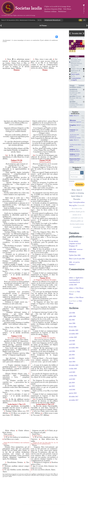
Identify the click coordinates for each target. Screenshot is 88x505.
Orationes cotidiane (50, 11)
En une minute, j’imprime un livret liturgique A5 (75, 243)
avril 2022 (72, 379)
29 (70, 51)
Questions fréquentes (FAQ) (53, 9)
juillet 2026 (72, 316)
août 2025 (72, 341)
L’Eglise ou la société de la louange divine (57, 6)
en (84, 20)
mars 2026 (72, 323)
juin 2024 (72, 354)
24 (74, 48)
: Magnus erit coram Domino (75, 160)
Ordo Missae (67, 9)
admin (71, 278)
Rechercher (71, 181)
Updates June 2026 (74, 255)
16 (72, 46)
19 (79, 46)
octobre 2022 (73, 375)
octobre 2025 (73, 337)
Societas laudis (28, 8)
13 (81, 43)
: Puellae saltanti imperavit (75, 154)
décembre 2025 (73, 330)
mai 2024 (72, 358)
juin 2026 (72, 320)
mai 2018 (72, 386)
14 (83, 43)
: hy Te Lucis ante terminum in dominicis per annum (75, 136)
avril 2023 (72, 372)
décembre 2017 (73, 396)
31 (74, 51)
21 (83, 46)
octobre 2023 (73, 368)
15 (70, 46)
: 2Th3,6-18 (74, 115)
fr (80, 20)
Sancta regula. (75, 74)
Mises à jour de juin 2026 (77, 258)
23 (72, 48)
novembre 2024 (73, 348)
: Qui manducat (74, 130)
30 (72, 51)
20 (81, 46)
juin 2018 (72, 382)
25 (76, 48)
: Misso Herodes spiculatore (75, 150)
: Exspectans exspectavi (75, 121)
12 (79, 43)
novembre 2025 (73, 334)
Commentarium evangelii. (76, 79)
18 (76, 46)
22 (70, 48)
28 (83, 48)
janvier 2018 (72, 393)
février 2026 (72, 327)
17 (74, 46)
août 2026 (72, 313)
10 (74, 43)
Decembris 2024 (77, 33)
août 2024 (72, 351)
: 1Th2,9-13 (74, 140)
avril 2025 (72, 344)
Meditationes (62, 11)
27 (81, 48)
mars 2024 (72, 361)
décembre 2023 (73, 365)
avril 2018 (72, 389)
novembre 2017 (73, 400)
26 (79, 48)
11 (76, 43)
